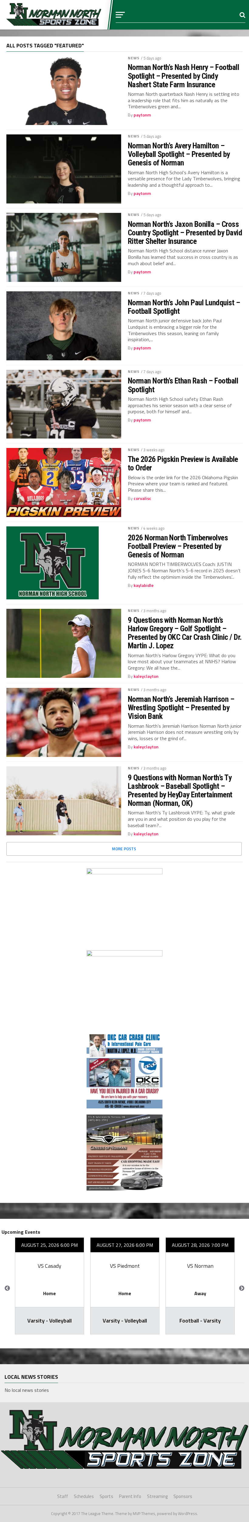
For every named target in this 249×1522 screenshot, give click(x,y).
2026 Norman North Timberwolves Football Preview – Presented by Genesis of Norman (178, 546)
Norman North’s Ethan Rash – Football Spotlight (183, 385)
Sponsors (182, 1496)
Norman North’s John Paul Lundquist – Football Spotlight (184, 306)
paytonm (142, 115)
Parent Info (130, 1496)
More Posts (124, 849)
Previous (7, 1288)
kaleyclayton (146, 676)
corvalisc (142, 498)
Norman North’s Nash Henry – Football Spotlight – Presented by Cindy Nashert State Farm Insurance (183, 75)
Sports (106, 1496)
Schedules (84, 1496)
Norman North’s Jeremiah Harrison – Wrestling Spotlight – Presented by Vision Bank (181, 707)
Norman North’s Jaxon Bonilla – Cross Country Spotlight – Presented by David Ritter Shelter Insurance (185, 232)
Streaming (157, 1496)
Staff (62, 1496)
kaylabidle (144, 585)
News (133, 58)
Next (242, 1288)
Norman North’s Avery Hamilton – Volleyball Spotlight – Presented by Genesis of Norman (179, 154)
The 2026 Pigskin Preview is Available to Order (183, 463)
